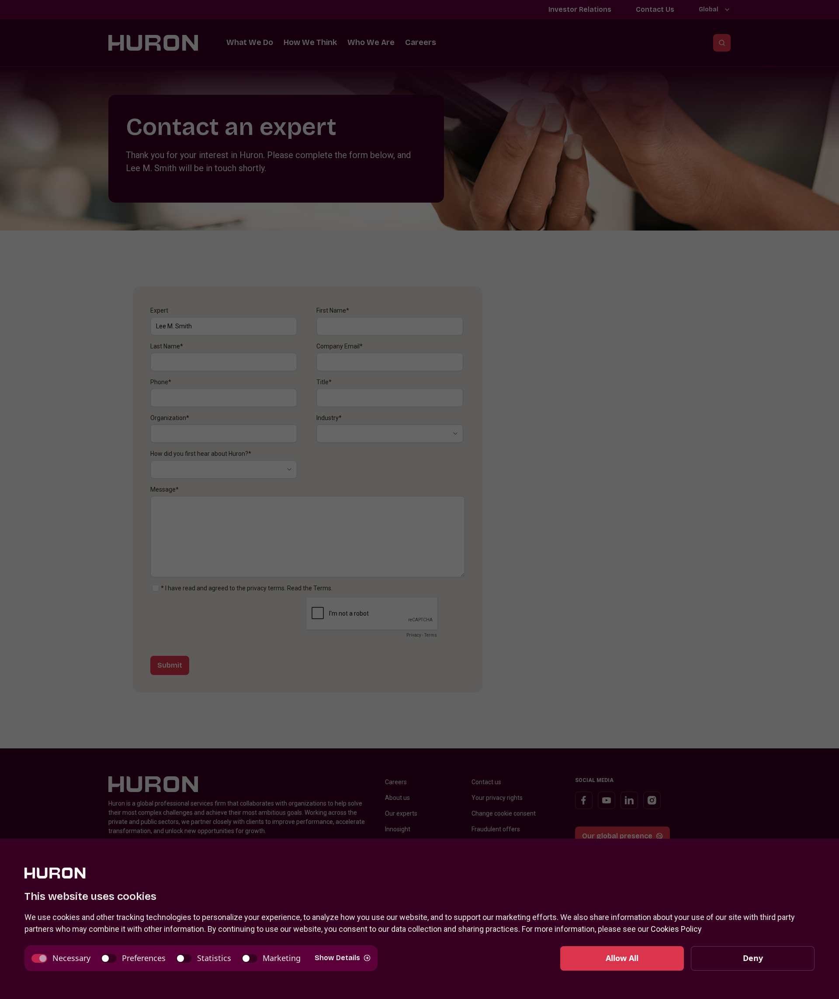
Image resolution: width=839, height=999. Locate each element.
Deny (753, 958)
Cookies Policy (676, 929)
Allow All (622, 958)
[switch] (60, 958)
